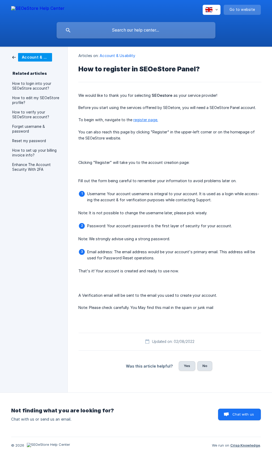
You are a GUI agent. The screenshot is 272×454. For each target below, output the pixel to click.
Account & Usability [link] (117, 55)
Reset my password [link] (29, 141)
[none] (38, 9)
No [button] (204, 366)
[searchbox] (136, 30)
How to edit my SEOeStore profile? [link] (35, 100)
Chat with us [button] (243, 414)
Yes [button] (187, 366)
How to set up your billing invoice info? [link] (34, 152)
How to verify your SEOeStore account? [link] (30, 114)
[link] (32, 56)
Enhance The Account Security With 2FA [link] (31, 167)
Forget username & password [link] (28, 128)
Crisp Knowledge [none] (245, 445)
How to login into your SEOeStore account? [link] (31, 85)
